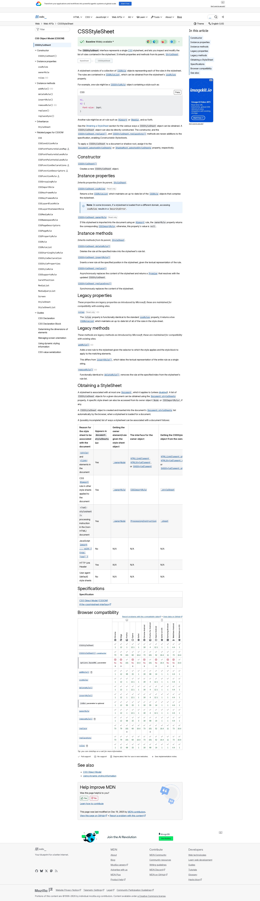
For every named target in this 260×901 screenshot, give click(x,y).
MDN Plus (116, 874)
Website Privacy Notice (67, 890)
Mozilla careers (118, 864)
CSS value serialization (49, 352)
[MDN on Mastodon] (51, 871)
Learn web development (200, 860)
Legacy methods (198, 55)
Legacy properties (199, 51)
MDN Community (157, 855)
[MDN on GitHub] (36, 871)
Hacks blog (194, 879)
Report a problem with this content (126, 815)
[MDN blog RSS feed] (56, 871)
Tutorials (192, 869)
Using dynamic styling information (99, 775)
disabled (163, 392)
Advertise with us (119, 869)
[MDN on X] (46, 871)
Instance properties (200, 42)
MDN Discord (156, 869)
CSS (130, 50)
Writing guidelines (158, 864)
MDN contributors (136, 811)
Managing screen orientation (52, 338)
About (114, 855)
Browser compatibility (201, 68)
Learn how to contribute (92, 803)
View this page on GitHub (92, 815)
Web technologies (197, 855)
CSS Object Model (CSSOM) (49, 38)
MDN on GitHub (157, 874)
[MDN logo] (40, 849)
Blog (179, 17)
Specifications (197, 64)
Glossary (192, 874)
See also (194, 72)
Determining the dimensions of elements (53, 331)
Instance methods (199, 46)
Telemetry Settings (92, 890)
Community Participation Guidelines (134, 890)
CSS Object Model (92, 772)
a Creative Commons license (151, 896)
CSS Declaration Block (49, 323)
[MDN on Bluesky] (41, 871)
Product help (117, 879)
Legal (109, 890)
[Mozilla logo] (43, 890)
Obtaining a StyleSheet (97, 125)
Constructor (196, 37)
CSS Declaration (46, 318)
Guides (191, 864)
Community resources (160, 860)
